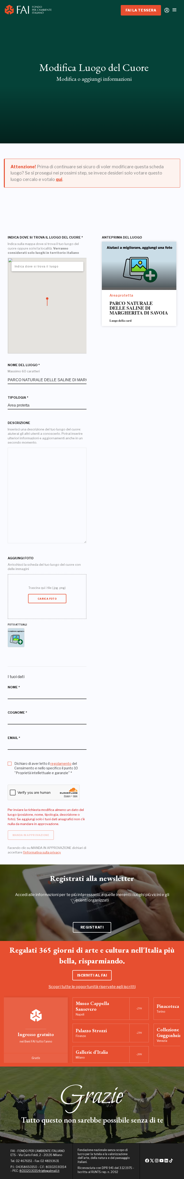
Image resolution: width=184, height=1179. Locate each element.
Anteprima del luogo (122, 237)
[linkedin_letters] (166, 1162)
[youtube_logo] (161, 1162)
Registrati (92, 927)
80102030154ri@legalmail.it (39, 1171)
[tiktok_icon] (171, 1162)
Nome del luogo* (24, 365)
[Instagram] (156, 1162)
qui (59, 179)
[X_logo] (152, 1162)
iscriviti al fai (92, 975)
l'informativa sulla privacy (42, 852)
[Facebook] (147, 1162)
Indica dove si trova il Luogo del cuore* (45, 237)
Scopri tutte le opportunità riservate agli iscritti (92, 986)
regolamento (60, 763)
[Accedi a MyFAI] (167, 10)
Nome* (14, 687)
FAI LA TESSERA (141, 10)
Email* (14, 738)
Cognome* (17, 712)
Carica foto (47, 598)
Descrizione (19, 423)
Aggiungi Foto (21, 558)
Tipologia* (18, 397)
